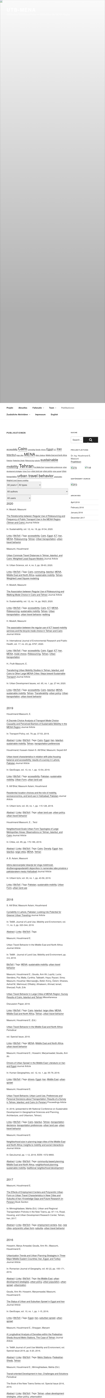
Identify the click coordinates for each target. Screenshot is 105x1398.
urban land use (36, 471)
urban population (51, 1281)
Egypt (49, 449)
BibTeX (17, 535)
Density (38, 449)
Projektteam (76, 461)
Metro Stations (40, 455)
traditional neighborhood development (45, 1167)
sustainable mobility (45, 575)
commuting (31, 449)
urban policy (47, 471)
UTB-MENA (21, 9)
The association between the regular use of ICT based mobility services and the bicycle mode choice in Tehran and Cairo (37, 629)
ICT (55, 449)
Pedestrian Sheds (19, 460)
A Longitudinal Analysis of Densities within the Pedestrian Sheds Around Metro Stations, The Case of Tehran (34, 1336)
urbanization (58, 476)
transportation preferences (53, 467)
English (54, 414)
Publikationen (67, 407)
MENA (29, 454)
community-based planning (50, 1161)
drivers (43, 449)
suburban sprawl (47, 1317)
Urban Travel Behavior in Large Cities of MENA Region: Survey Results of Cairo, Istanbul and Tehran (37, 995)
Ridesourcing (29, 460)
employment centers (47, 1224)
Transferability (41, 693)
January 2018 (77, 512)
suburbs (37, 460)
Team (51, 407)
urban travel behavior (35, 475)
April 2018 (75, 502)
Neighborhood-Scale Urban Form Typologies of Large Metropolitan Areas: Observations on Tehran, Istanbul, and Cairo (35, 832)
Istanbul (11, 455)
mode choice (20, 653)
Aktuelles (22, 407)
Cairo (22, 448)
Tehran (26, 465)
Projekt (10, 407)
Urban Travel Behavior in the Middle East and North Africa (35, 1026)
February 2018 (77, 507)
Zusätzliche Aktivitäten (17, 414)
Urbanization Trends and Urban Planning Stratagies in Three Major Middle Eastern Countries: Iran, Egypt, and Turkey (36, 1257)
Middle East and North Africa (56, 455)
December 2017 (78, 517)
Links (9, 535)
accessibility (12, 449)
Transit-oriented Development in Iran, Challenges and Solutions (37, 1373)
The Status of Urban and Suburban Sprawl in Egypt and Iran (36, 1301)
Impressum (40, 414)
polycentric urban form (23, 1228)
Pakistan (9, 460)
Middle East (53, 1079)
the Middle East (39, 467)
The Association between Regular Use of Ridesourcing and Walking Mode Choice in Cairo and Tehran (35, 593)
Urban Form (27, 471)
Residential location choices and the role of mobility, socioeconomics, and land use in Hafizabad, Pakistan (32, 794)
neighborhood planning (46, 1164)
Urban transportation (46, 538)
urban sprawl (57, 471)
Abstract (10, 740)
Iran (59, 449)
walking (46, 614)
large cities (20, 455)
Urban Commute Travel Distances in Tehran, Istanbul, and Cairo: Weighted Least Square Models (34, 557)
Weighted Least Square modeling (17, 480)
